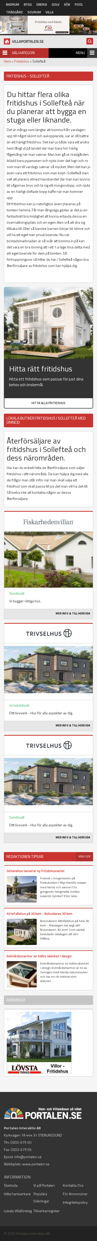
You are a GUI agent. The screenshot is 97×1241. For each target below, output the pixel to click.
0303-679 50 (20, 1142)
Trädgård (14, 12)
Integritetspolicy (75, 1202)
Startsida (11, 1185)
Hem (7, 61)
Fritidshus (21, 61)
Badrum (12, 4)
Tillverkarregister (46, 1210)
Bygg (28, 4)
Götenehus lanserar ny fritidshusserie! (35, 870)
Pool (79, 4)
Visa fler (84, 856)
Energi (41, 4)
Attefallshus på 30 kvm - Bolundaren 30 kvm (39, 913)
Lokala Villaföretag (18, 1210)
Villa (50, 12)
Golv (55, 4)
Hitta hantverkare (17, 1193)
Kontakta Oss (73, 1185)
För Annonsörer (75, 1193)
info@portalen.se (28, 1156)
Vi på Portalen (44, 1185)
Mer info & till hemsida (73, 613)
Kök (67, 4)
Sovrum (34, 12)
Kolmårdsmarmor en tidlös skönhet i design (39, 956)
